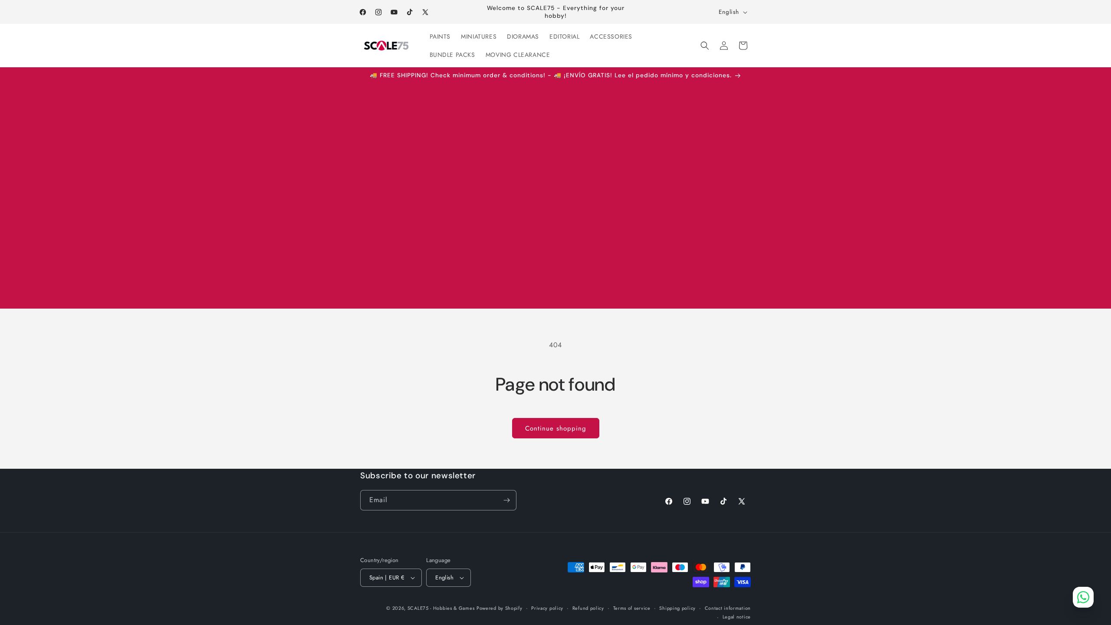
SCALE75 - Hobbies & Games (441, 608)
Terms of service (632, 608)
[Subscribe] (506, 500)
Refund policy (588, 608)
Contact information (728, 608)
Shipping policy (677, 608)
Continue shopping (555, 428)
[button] (704, 45)
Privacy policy (547, 608)
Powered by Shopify (500, 608)
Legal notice (737, 616)
